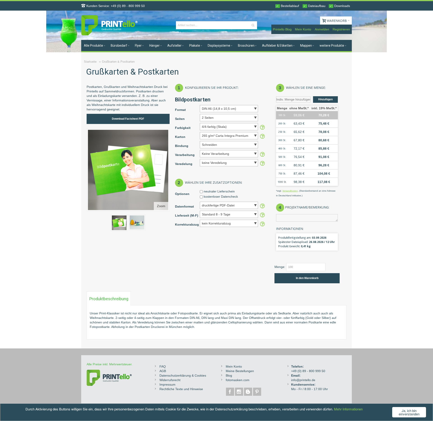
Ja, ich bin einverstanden (409, 412)
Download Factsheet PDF (128, 118)
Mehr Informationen (348, 409)
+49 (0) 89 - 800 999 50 (128, 6)
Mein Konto (303, 29)
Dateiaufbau (314, 6)
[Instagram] (239, 392)
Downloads (340, 6)
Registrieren (341, 29)
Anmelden (322, 29)
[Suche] (253, 25)
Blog (229, 375)
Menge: (279, 267)
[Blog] (248, 392)
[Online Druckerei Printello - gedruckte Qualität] (109, 25)
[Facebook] (230, 392)
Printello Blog (282, 29)
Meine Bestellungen (240, 371)
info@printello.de (303, 380)
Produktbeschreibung (108, 298)
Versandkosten (290, 191)
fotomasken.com (237, 380)
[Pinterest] (257, 392)
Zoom (161, 206)
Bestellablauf (287, 6)
